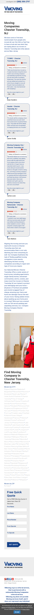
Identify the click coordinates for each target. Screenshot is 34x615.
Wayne (27, 475)
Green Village (16, 415)
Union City (20, 475)
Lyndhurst (21, 432)
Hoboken (7, 420)
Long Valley (13, 432)
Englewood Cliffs (20, 408)
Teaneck (22, 473)
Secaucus (18, 470)
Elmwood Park (24, 406)
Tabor (16, 473)
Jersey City (8, 422)
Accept (17, 612)
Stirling (25, 470)
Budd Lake (16, 394)
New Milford (23, 446)
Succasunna (8, 473)
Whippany (23, 480)
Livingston (23, 430)
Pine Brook (22, 458)
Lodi (5, 432)
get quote (13, 544)
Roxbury (23, 465)
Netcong (15, 446)
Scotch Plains (9, 470)
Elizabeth (14, 406)
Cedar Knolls (8, 396)
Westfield (7, 480)
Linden (16, 430)
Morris (6, 442)
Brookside (7, 394)
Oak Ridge (7, 453)
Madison (7, 434)
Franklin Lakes (17, 413)
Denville (7, 403)
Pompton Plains (17, 461)
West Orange (21, 477)
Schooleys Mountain (20, 468)
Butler (23, 394)
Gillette (7, 415)
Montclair (15, 439)
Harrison (17, 418)
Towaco (7, 475)
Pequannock (25, 456)
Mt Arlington (21, 444)
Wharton (15, 480)
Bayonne (14, 389)
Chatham (17, 396)
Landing (16, 427)
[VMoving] (17, 10)
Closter (17, 401)
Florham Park (24, 411)
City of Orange (17, 399)
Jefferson (20, 420)
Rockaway (15, 465)
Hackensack (8, 418)
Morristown (25, 442)
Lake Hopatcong (18, 425)
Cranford (25, 401)
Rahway (7, 463)
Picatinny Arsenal (11, 458)
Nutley (25, 451)
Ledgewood (24, 427)
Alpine (7, 389)
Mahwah (15, 434)
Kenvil (22, 422)
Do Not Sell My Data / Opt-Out (19, 581)
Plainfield (7, 461)
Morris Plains (14, 442)
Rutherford (8, 468)
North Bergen (17, 451)
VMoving (17, 579)
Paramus (7, 456)
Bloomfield (17, 392)
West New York (10, 477)
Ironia (14, 420)
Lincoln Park (8, 430)
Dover (13, 403)
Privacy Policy (7, 581)
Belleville (21, 389)
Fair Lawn (7, 411)
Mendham (7, 437)
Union (13, 475)
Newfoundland (19, 449)
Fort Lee (8, 413)
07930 (7, 486)
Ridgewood (23, 463)
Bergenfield (8, 392)
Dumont (19, 403)
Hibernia (24, 418)
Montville (23, 439)
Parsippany (16, 456)
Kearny (16, 422)
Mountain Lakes (9, 444)
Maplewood (23, 434)
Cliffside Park (9, 401)
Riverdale (7, 465)
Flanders (15, 411)
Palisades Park (18, 453)
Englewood (9, 408)
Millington (16, 437)
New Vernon (8, 449)
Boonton (26, 392)
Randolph (14, 463)
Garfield (26, 413)
